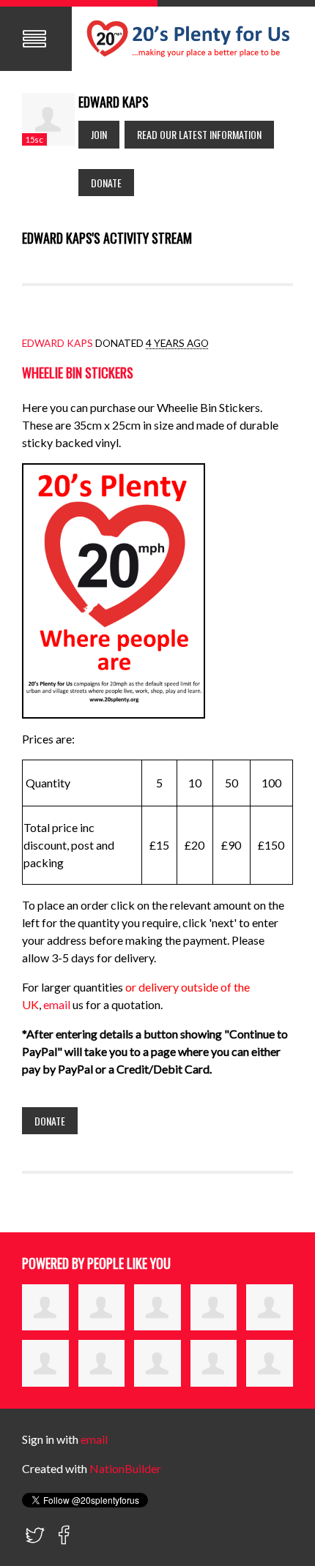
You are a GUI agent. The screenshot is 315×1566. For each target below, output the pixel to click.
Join (99, 134)
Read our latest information (199, 134)
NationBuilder (125, 1468)
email (58, 1004)
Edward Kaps (57, 343)
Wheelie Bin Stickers (77, 372)
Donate (106, 182)
